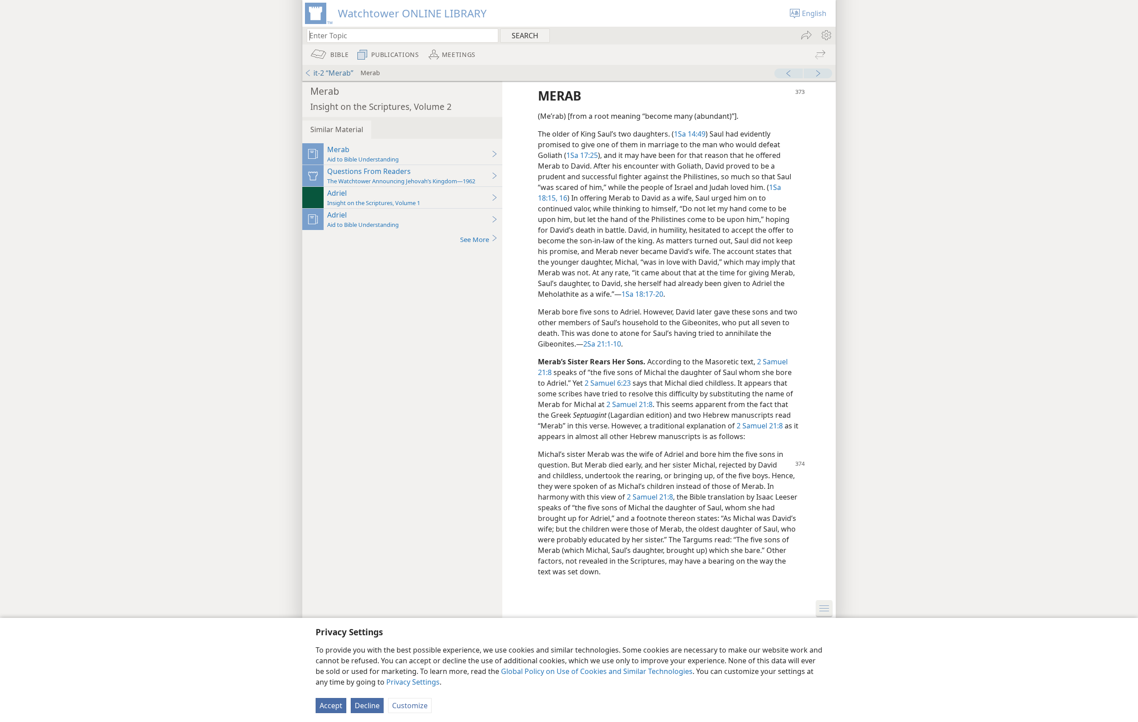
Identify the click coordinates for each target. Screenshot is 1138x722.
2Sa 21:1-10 (602, 344)
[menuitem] (825, 35)
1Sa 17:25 (582, 155)
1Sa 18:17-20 (642, 294)
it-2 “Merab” (333, 73)
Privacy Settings (413, 682)
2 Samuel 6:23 (608, 383)
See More (474, 239)
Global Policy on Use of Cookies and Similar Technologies (597, 671)
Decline (367, 705)
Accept (331, 705)
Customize (410, 705)
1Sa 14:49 (689, 134)
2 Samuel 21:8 (629, 404)
